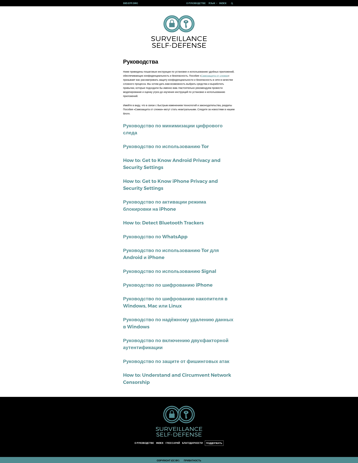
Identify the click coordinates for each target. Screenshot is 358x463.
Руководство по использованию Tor (166, 146)
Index (223, 3)
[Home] (179, 24)
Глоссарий (173, 443)
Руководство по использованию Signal (169, 271)
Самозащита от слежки (214, 75)
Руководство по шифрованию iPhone (168, 285)
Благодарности (192, 443)
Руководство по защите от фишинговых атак (176, 361)
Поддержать (214, 443)
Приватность (192, 460)
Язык (212, 3)
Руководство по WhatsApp (155, 236)
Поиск (232, 3)
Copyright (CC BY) (168, 460)
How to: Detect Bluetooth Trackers (163, 223)
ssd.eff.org (130, 3)
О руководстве (196, 3)
